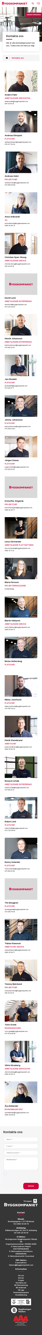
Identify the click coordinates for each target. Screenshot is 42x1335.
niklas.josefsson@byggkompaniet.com (17, 706)
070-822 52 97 (10, 469)
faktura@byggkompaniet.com (21, 1265)
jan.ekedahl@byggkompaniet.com (16, 386)
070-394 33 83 (10, 429)
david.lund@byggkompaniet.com (16, 304)
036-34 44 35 (9, 103)
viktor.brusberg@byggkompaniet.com (17, 1072)
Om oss (21, 1275)
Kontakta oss (21, 1283)
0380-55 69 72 (10, 1074)
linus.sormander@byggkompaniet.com (17, 548)
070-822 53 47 (10, 347)
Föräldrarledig (9, 589)
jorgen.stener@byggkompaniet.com (17, 467)
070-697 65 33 (10, 708)
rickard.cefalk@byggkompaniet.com (17, 787)
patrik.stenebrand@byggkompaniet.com (18, 747)
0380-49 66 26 (10, 1115)
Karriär (21, 1278)
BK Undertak (21, 1288)
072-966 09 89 (10, 185)
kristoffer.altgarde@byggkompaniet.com (18, 507)
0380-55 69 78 (10, 749)
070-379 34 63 (10, 307)
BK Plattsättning (21, 1285)
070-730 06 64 (10, 830)
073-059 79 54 (10, 912)
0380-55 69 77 (10, 510)
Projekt (21, 1280)
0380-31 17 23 (9, 550)
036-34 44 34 (9, 266)
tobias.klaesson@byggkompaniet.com (17, 950)
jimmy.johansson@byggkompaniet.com (18, 426)
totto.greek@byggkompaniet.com (16, 1031)
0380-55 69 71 (10, 952)
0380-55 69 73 (10, 629)
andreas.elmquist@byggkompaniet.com (18, 142)
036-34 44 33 (9, 993)
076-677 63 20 (10, 144)
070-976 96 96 (10, 1033)
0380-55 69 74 (10, 225)
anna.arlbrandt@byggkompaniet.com (17, 223)
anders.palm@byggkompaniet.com (16, 101)
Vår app (21, 1290)
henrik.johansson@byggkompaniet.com (18, 345)
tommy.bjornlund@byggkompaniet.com (18, 991)
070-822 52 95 (10, 871)
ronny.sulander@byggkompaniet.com (17, 869)
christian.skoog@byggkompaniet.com (17, 264)
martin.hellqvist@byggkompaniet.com (17, 627)
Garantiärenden (34, 15)
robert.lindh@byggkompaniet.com (16, 828)
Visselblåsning (21, 1295)
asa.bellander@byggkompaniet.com (17, 1112)
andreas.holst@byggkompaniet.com (17, 183)
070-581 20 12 (9, 790)
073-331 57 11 (9, 388)
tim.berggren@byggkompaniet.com (16, 909)
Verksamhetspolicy (21, 1292)
